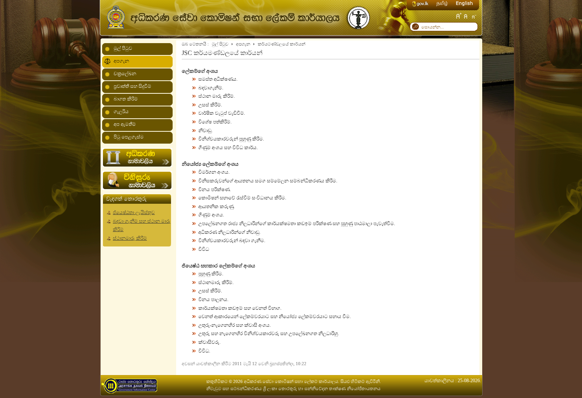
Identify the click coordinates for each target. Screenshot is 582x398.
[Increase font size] (458, 16)
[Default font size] (466, 16)
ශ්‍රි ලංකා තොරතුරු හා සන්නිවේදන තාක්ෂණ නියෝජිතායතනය (321, 388)
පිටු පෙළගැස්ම (129, 137)
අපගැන (243, 44)
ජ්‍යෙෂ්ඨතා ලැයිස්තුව (134, 212)
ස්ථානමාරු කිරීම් (130, 238)
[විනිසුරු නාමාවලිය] (137, 188)
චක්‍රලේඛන (125, 73)
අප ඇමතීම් (125, 124)
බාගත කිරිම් (126, 99)
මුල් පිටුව (220, 44)
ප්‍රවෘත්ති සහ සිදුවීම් (132, 86)
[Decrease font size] (473, 16)
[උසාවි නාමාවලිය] (137, 165)
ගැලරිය (121, 111)
